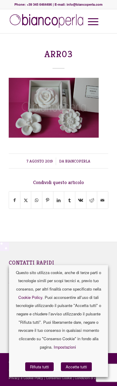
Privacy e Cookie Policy (26, 377)
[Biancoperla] (48, 21)
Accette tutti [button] (76, 367)
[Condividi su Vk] (80, 200)
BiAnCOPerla (77, 161)
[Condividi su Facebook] (14, 200)
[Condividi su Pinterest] (47, 200)
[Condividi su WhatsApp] (36, 200)
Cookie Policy (30, 297)
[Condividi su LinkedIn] (58, 200)
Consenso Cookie (59, 377)
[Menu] (90, 21)
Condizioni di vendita (89, 377)
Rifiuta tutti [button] (39, 367)
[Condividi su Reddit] (91, 200)
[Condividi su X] (25, 200)
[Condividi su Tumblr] (69, 200)
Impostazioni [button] (65, 347)
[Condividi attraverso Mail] (102, 200)
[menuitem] (92, 21)
